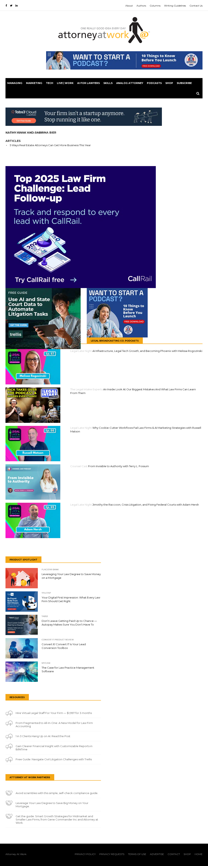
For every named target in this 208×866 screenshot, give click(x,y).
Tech (49, 83)
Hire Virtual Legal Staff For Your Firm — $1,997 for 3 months (54, 713)
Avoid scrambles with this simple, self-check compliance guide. (57, 793)
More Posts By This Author (24, 132)
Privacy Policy (85, 854)
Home (199, 854)
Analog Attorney (129, 83)
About (129, 5)
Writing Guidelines (175, 5)
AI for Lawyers (88, 83)
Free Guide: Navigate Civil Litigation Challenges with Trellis (54, 759)
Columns (155, 5)
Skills (108, 83)
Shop (169, 83)
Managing (14, 83)
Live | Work (65, 83)
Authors (141, 5)
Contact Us (196, 5)
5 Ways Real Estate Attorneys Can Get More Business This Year (50, 145)
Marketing (34, 83)
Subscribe (184, 83)
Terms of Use (137, 854)
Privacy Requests (111, 854)
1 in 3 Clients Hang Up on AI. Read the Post (43, 736)
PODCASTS (154, 83)
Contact (174, 854)
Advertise (157, 854)
